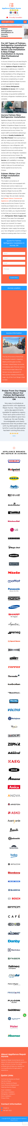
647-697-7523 (7, 1110)
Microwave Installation (7, 1092)
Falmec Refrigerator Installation (15, 25)
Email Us (6, 1108)
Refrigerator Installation (8, 1094)
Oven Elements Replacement (10, 1085)
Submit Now (14, 277)
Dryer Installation (6, 1090)
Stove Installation (6, 1096)
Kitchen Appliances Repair (9, 1083)
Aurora (3, 25)
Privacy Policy (5, 1098)
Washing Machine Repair (8, 1087)
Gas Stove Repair (6, 1081)
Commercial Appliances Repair (10, 1079)
